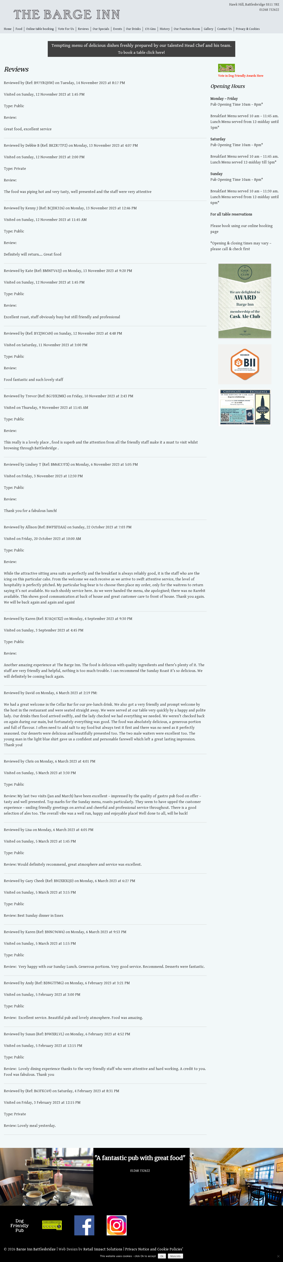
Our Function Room (187, 29)
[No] (278, 1256)
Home (8, 29)
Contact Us (224, 29)
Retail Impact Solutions (102, 1249)
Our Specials (101, 29)
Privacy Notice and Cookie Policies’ (153, 1249)
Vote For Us (66, 29)
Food (19, 29)
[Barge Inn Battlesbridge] (73, 13)
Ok (161, 1256)
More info (175, 1256)
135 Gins (150, 29)
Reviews (83, 29)
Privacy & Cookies (248, 29)
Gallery (208, 29)
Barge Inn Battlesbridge (36, 1249)
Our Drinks (133, 29)
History (165, 29)
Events (117, 29)
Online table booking (40, 29)
